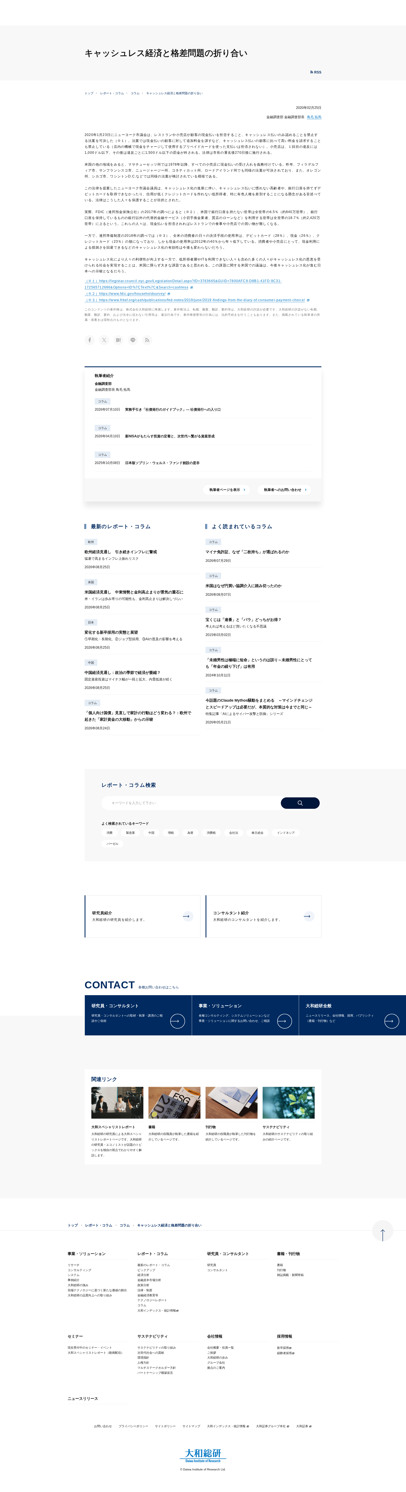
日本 (91, 622)
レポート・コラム (112, 93)
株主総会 (257, 832)
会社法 (233, 832)
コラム (135, 93)
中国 (91, 662)
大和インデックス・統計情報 (226, 1426)
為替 (190, 832)
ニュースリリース (83, 1399)
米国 (91, 582)
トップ (89, 93)
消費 (109, 832)
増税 (171, 832)
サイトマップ (191, 1426)
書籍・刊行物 (288, 1254)
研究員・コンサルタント (228, 1254)
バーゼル (112, 843)
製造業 (130, 832)
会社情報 (214, 1336)
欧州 (91, 542)
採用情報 (284, 1336)
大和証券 (302, 1426)
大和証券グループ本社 (271, 1426)
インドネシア (286, 832)
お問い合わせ (103, 1426)
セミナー (75, 1336)
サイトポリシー (165, 1426)
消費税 (211, 832)
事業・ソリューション (87, 1254)
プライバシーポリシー (133, 1426)
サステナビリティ (152, 1336)
